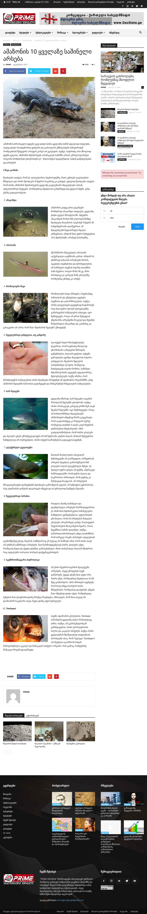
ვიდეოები (97, 32)
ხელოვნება (57, 804)
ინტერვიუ (114, 32)
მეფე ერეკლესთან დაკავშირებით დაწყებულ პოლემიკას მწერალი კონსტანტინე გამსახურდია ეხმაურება (110, 844)
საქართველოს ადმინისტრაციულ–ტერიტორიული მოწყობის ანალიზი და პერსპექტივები (61, 839)
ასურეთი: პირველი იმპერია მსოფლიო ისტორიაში (83, 810)
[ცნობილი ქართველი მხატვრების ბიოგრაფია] (62, 799)
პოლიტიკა (56, 830)
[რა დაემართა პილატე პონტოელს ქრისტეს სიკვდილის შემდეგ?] (108, 141)
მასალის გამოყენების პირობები (101, 2)
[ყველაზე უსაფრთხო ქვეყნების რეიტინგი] (134, 827)
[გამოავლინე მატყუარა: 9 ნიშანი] (134, 799)
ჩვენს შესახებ (68, 2)
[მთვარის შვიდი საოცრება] (17, 731)
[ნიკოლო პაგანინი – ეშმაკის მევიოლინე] (49, 731)
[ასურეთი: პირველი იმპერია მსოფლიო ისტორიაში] (85, 799)
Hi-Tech (6, 833)
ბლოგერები (79, 32)
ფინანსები (105, 804)
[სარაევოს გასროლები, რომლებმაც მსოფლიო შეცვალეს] (122, 62)
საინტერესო (27, 40)
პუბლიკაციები (43, 32)
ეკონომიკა (122, 160)
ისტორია (39, 740)
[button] (140, 32)
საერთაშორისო (130, 833)
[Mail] (132, 6)
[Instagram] (127, 6)
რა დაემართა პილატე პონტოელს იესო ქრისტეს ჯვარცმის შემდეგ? (127, 125)
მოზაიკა (61, 32)
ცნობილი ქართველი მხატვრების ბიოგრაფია (61, 810)
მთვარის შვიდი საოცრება (14, 744)
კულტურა (7, 837)
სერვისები (81, 2)
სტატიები (24, 32)
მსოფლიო (105, 71)
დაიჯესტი (10, 32)
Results (121, 226)
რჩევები (127, 804)
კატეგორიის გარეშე (125, 146)
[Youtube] (142, 6)
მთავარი (57, 2)
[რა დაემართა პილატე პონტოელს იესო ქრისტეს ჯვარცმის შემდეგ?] (108, 127)
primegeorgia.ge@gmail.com (70, 900)
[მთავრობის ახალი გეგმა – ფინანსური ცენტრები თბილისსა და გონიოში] (111, 799)
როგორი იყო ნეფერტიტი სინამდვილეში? (83, 836)
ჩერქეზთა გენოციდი (75, 744)
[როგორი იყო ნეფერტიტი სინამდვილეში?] (85, 825)
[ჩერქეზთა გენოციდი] (80, 731)
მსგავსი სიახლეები (14, 715)
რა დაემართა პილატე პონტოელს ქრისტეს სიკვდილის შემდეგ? (130, 140)
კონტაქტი (131, 2)
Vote (137, 226)
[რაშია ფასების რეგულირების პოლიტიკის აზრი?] (108, 158)
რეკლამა (120, 2)
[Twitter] (137, 6)
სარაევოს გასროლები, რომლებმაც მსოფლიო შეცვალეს (117, 79)
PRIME (8, 64)
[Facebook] (123, 6)
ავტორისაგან (32, 715)
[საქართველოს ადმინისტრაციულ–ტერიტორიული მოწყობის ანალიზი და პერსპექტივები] (62, 825)
